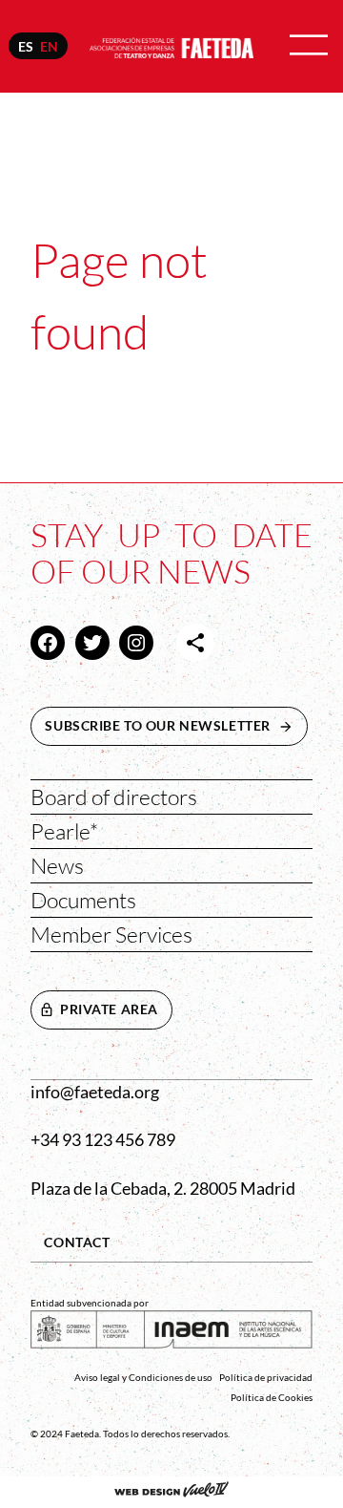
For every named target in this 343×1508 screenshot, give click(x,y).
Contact (77, 1242)
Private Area (109, 1009)
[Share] (195, 643)
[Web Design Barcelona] (171, 1491)
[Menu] (308, 46)
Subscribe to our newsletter (176, 725)
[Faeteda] (171, 45)
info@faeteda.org (94, 1092)
